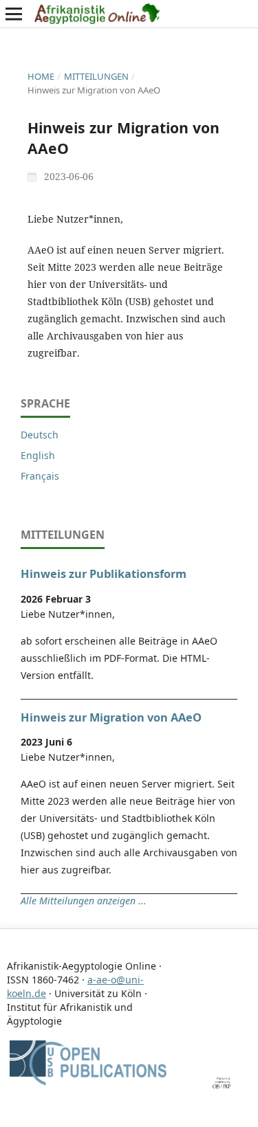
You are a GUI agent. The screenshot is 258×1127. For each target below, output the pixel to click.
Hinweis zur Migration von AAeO (111, 717)
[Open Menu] (14, 13)
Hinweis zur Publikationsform (103, 573)
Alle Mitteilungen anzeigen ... (84, 900)
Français (40, 475)
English (38, 455)
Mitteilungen (96, 76)
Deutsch (39, 434)
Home (41, 76)
